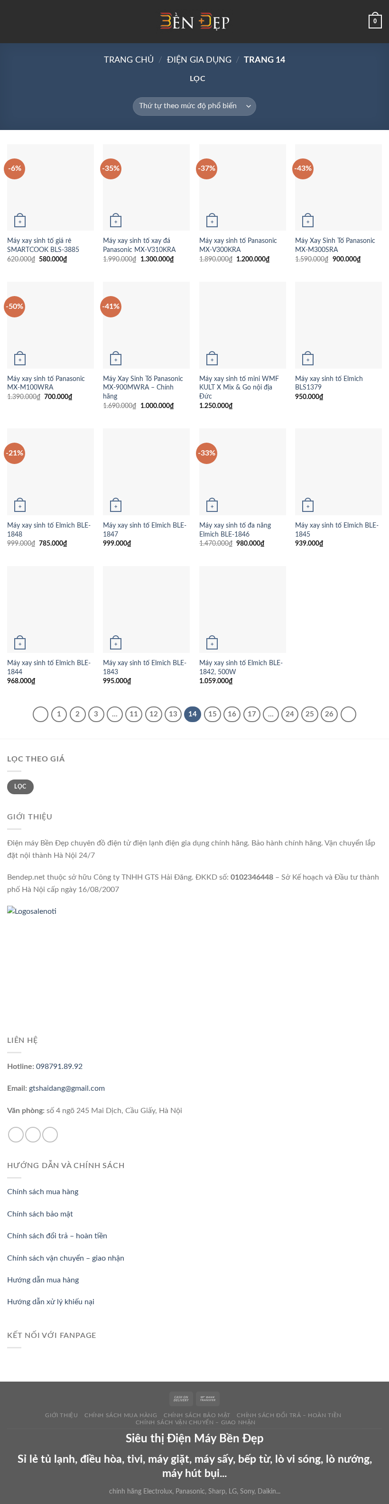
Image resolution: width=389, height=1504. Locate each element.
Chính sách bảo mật (40, 1214)
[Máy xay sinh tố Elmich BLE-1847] (146, 471)
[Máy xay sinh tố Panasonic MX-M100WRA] (50, 325)
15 (212, 714)
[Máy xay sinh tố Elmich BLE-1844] (50, 609)
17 (252, 714)
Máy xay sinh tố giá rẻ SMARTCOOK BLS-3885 (43, 245)
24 (290, 714)
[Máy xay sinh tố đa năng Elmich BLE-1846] (242, 471)
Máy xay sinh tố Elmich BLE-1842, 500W (241, 667)
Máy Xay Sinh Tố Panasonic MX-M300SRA (335, 245)
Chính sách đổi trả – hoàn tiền (57, 1236)
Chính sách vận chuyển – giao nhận (65, 1258)
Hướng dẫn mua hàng (43, 1280)
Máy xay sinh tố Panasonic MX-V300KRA (238, 245)
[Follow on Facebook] (16, 1134)
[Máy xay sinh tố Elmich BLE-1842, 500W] (242, 609)
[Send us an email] (33, 1134)
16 (232, 714)
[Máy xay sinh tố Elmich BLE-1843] (146, 609)
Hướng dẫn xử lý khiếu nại (50, 1302)
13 (173, 714)
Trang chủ (129, 60)
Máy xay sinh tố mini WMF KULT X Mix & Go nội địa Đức (239, 387)
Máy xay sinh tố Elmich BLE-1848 (49, 530)
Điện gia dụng (199, 60)
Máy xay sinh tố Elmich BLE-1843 (144, 667)
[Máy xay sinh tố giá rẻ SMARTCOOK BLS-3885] (50, 187)
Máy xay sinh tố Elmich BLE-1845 (337, 530)
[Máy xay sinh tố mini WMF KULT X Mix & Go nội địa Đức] (242, 325)
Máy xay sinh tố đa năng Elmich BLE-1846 (235, 530)
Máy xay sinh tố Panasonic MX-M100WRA (46, 383)
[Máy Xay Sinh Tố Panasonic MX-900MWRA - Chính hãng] (146, 325)
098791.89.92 (59, 1066)
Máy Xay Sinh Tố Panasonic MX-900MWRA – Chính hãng (143, 387)
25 (310, 714)
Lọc (20, 786)
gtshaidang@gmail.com (67, 1088)
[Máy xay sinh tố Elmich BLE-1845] (338, 471)
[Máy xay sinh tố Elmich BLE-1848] (50, 471)
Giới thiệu (61, 1415)
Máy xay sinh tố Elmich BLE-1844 (49, 667)
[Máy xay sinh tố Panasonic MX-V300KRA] (242, 187)
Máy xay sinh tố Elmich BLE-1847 (144, 530)
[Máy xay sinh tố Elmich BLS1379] (338, 325)
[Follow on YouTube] (50, 1134)
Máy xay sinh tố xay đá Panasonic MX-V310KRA (139, 245)
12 (153, 714)
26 (329, 714)
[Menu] (13, 21)
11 (134, 714)
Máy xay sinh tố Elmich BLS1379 (329, 383)
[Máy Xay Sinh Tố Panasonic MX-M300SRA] (338, 187)
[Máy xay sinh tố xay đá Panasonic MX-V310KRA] (146, 187)
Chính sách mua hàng (42, 1192)
